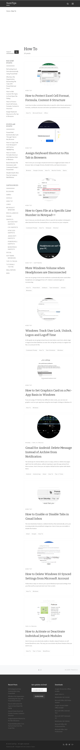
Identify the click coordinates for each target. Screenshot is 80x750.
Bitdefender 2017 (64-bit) (62, 721)
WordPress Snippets (12, 248)
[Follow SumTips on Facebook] (66, 744)
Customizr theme (30, 746)
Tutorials (10, 264)
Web (8, 273)
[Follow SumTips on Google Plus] (73, 744)
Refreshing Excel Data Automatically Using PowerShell (12, 71)
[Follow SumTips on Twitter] (69, 744)
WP (13, 746)
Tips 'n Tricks (11, 261)
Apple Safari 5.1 (59, 694)
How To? (9, 201)
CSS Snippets (13, 227)
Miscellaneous (12, 213)
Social (9, 252)
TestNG (11, 267)
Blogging (10, 191)
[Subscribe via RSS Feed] (63, 744)
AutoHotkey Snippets (13, 223)
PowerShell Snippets (13, 243)
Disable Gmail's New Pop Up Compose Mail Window (12, 175)
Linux (8, 204)
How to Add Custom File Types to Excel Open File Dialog (12, 95)
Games (8, 195)
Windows (11, 210)
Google (9, 198)
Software (10, 256)
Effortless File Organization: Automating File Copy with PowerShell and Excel (11, 82)
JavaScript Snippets (12, 237)
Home (8, 11)
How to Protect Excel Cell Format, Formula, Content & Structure (12, 105)
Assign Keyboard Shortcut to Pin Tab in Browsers (12, 114)
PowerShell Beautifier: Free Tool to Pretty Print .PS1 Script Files (16, 726)
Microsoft (10, 207)
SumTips (14, 744)
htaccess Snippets (11, 232)
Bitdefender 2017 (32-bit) (62, 697)
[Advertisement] (40, 29)
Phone (8, 216)
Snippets (9, 219)
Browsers (12, 258)
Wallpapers (11, 270)
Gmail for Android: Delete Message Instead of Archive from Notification (48, 452)
